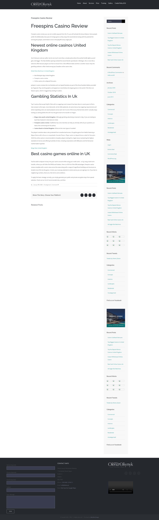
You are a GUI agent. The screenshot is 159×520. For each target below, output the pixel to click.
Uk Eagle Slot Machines (114, 224)
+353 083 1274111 (67, 482)
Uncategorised (112, 132)
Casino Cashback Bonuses (115, 33)
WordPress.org (112, 158)
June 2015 (110, 97)
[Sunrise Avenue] (109, 238)
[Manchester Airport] (121, 242)
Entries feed (111, 149)
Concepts (110, 114)
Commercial (111, 109)
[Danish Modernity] (109, 242)
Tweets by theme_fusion (113, 258)
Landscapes (111, 123)
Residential (111, 128)
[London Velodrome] (109, 246)
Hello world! (111, 75)
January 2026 (111, 88)
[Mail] (134, 473)
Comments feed (112, 154)
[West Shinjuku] (115, 242)
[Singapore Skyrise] (115, 238)
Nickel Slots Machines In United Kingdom (42, 71)
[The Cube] (115, 246)
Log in (109, 145)
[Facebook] (126, 473)
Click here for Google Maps (68, 488)
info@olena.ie (65, 485)
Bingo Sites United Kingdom (39, 148)
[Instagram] (130, 473)
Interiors (110, 118)
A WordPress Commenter (115, 72)
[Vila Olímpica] (121, 246)
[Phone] (138, 473)
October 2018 (112, 92)
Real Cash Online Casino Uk (115, 60)
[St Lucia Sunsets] (121, 238)
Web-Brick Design (95, 517)
